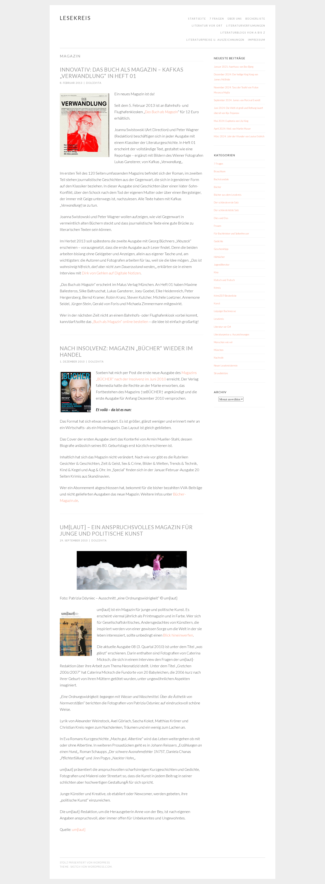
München (218, 349)
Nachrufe (218, 357)
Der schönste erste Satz (226, 202)
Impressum (256, 39)
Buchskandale (221, 179)
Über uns (235, 18)
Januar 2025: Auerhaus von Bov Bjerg (233, 66)
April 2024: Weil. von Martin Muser (232, 128)
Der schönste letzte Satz (226, 210)
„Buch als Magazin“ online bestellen (120, 321)
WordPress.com (100, 866)
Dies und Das (221, 218)
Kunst (217, 303)
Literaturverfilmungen (245, 25)
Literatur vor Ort (207, 25)
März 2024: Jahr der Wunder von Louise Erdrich (239, 136)
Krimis (217, 287)
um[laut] (78, 829)
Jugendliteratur (221, 264)
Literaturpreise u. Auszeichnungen (215, 39)
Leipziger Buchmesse (225, 311)
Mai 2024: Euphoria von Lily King (231, 120)
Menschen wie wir (223, 342)
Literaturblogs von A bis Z (242, 32)
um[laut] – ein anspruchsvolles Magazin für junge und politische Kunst (126, 530)
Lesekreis (75, 18)
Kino (216, 272)
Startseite (197, 18)
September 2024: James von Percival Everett (237, 100)
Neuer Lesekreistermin (226, 365)
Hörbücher (219, 256)
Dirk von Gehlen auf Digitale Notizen (111, 273)
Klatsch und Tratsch (224, 280)
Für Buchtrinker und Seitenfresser (231, 233)
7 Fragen (217, 18)
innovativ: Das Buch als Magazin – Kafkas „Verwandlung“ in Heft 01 (121, 72)
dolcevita (93, 82)
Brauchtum (220, 171)
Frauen (217, 225)
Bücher (217, 187)
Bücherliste (255, 18)
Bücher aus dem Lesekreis (227, 194)
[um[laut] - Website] (132, 570)
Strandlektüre (221, 373)
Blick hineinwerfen (178, 635)
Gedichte (218, 241)
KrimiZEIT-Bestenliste (225, 295)
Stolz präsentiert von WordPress (85, 862)
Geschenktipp (221, 248)
